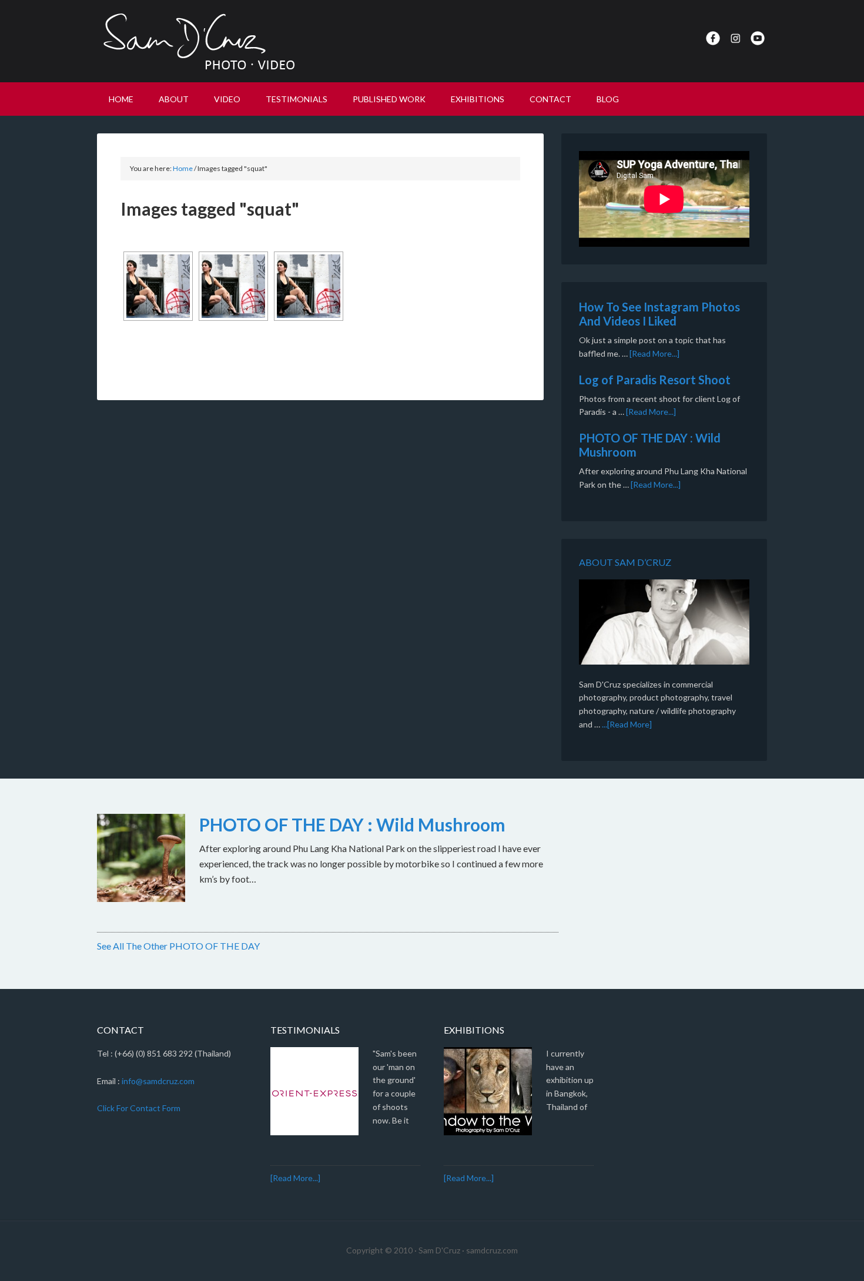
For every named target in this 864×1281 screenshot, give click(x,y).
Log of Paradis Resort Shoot (655, 380)
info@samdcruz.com (158, 1081)
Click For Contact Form (138, 1108)
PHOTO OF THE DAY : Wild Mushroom (352, 824)
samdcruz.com (492, 1250)
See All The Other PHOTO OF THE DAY (178, 945)
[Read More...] (654, 353)
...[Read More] (627, 724)
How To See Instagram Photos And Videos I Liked (659, 314)
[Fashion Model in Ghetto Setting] (158, 286)
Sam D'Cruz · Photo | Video (197, 41)
